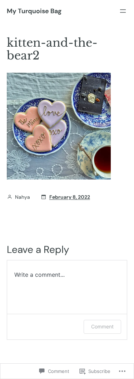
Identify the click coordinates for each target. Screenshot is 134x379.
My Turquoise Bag (34, 11)
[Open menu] (123, 11)
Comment (102, 326)
